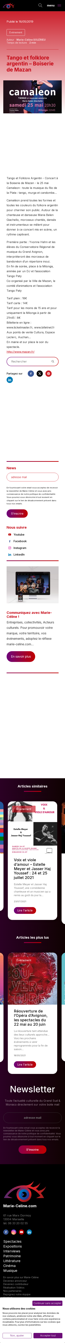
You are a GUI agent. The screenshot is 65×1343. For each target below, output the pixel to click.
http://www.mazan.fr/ (20, 351)
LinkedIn (19, 554)
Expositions (12, 1246)
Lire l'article (25, 910)
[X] (40, 373)
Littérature (11, 1261)
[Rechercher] (40, 5)
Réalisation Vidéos (13, 1287)
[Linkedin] (10, 380)
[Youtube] (21, 1232)
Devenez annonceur (15, 1280)
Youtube (19, 534)
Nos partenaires (12, 1290)
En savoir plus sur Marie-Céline (21, 1277)
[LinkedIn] (29, 1232)
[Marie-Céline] (9, 5)
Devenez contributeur (15, 1284)
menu (51, 5)
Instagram (20, 548)
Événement (15, 32)
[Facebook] (31, 373)
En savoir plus (21, 656)
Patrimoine (12, 1256)
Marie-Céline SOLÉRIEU (31, 39)
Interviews (11, 1251)
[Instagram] (13, 1232)
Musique (10, 1271)
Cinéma (9, 1266)
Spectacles (12, 1241)
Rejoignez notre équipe (17, 1294)
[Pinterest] (48, 373)
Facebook (20, 541)
